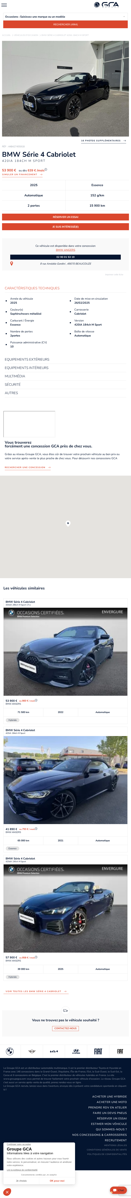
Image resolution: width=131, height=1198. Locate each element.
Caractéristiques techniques (32, 288)
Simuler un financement (19, 174)
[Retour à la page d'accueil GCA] (110, 5)
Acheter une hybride (109, 1097)
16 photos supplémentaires (101, 140)
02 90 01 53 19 (65, 257)
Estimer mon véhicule (109, 1124)
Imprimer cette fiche (114, 274)
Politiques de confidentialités (107, 1154)
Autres (11, 393)
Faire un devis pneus (110, 1113)
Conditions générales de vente (107, 1149)
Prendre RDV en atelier (107, 1107)
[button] (68, 523)
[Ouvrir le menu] (4, 5)
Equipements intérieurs (26, 368)
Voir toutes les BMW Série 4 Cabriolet (33, 991)
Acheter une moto (112, 1102)
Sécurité (13, 385)
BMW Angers (65, 250)
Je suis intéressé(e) (66, 226)
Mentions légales (115, 1145)
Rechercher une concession (25, 467)
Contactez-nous (65, 1028)
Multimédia (15, 376)
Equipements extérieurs (27, 360)
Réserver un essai (65, 217)
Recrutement (116, 1140)
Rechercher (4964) (65, 24)
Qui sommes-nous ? (111, 1129)
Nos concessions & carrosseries (99, 1135)
